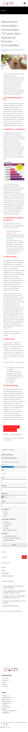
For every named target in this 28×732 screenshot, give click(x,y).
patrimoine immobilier (10, 430)
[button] (24, 3)
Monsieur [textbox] (4, 473)
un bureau (6, 528)
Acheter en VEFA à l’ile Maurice (10, 606)
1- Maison (4, 696)
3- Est (3, 682)
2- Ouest (4, 680)
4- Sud (3, 684)
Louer (5, 516)
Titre (3, 470)
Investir (6, 514)
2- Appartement (5, 697)
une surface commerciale (10, 530)
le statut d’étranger (9, 540)
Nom (3, 477)
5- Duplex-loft (5, 712)
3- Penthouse (5, 703)
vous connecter (13, 438)
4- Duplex (4, 705)
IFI (18, 427)
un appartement (8, 524)
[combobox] (14, 473)
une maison (7, 522)
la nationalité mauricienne (10, 536)
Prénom (4, 485)
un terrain (6, 526)
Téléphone (4, 493)
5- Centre (4, 686)
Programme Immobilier (7, 576)
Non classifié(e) (5, 573)
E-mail (3, 501)
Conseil (3, 570)
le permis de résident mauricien (12, 538)
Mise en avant (5, 699)
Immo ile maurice (6, 701)
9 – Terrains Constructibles (8, 710)
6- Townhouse (5, 707)
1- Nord (3, 678)
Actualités (17, 49)
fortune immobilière (10, 427)
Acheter (6, 512)
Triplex (3, 709)
